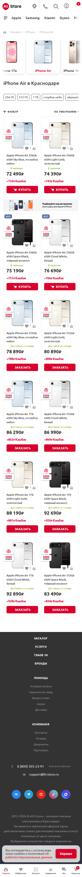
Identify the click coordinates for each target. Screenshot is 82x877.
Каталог (41, 638)
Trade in (41, 655)
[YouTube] (41, 794)
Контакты (41, 732)
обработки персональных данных (28, 855)
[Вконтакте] (16, 794)
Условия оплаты (41, 686)
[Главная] (4, 32)
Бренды (41, 663)
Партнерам (41, 750)
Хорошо (66, 853)
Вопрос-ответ (41, 698)
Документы (41, 744)
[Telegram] (28, 794)
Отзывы (41, 738)
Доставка (41, 709)
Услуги (41, 646)
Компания (40, 724)
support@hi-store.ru (44, 774)
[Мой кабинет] (66, 6)
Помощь (41, 677)
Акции (41, 703)
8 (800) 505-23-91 (30, 766)
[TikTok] (53, 794)
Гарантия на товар (41, 692)
